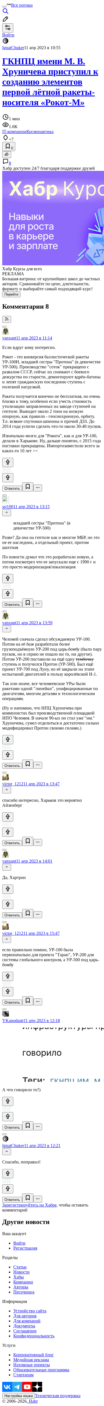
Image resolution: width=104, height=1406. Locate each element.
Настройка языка (18, 1396)
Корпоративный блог (33, 1354)
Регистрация (25, 1248)
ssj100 (7, 506)
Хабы (18, 1277)
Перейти (11, 294)
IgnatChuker (13, 47)
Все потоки (22, 5)
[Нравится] (7, 462)
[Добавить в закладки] (27, 486)
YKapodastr (13, 1020)
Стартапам (23, 1374)
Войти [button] (8, 35)
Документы (24, 1325)
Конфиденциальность (33, 1335)
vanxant (9, 338)
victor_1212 (12, 783)
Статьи (20, 1267)
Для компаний (26, 1320)
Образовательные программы (41, 1369)
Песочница (23, 1292)
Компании (23, 1282)
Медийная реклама (31, 1359)
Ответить (12, 488)
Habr (33, 1401)
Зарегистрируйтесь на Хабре (29, 1205)
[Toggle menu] (4, 7)
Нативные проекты (31, 1364)
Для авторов (25, 1315)
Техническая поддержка (57, 1395)
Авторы (20, 1287)
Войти (19, 1243)
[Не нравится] (7, 477)
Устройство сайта (29, 1310)
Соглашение (25, 1330)
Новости (21, 1272)
